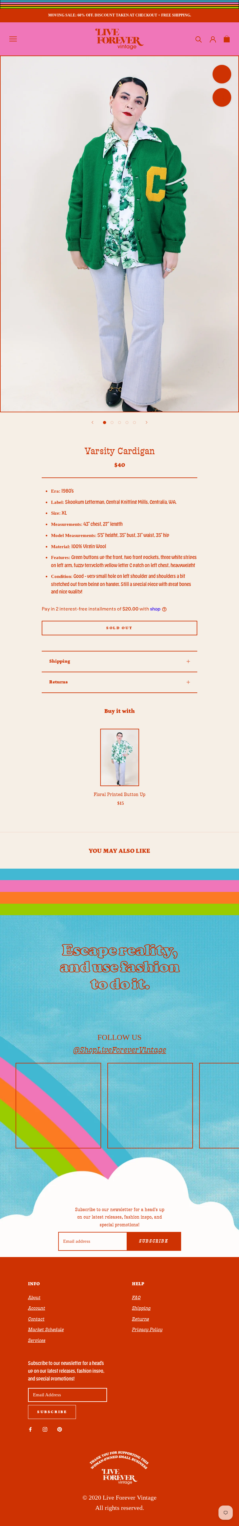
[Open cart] (227, 39)
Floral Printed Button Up (119, 794)
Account (36, 1308)
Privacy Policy (147, 1330)
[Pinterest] (59, 1429)
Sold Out (119, 628)
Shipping (59, 661)
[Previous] (92, 422)
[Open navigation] (13, 39)
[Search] (198, 39)
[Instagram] (45, 1429)
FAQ (136, 1298)
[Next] (147, 422)
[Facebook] (30, 1429)
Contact (36, 1319)
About (34, 1298)
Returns (58, 682)
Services (36, 1340)
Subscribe (153, 1241)
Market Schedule (46, 1330)
